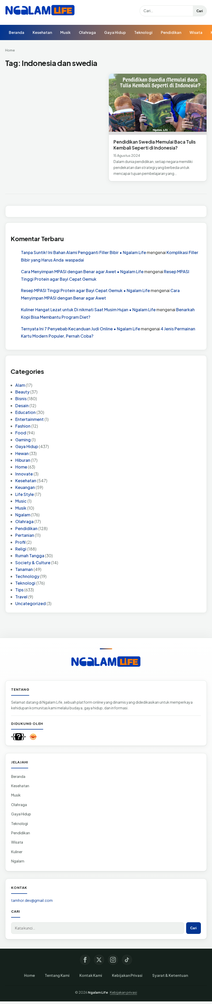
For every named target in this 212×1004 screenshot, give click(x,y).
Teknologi (143, 32)
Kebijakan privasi (123, 992)
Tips (19, 589)
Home (10, 50)
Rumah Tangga (29, 555)
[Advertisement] (54, 112)
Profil (20, 542)
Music (21, 501)
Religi (20, 549)
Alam (20, 385)
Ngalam (22, 514)
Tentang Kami (57, 975)
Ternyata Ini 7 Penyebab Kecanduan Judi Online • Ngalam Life (80, 328)
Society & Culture (32, 562)
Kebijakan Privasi (127, 975)
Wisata (196, 32)
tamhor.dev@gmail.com (32, 900)
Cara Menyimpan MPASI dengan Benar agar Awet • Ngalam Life (82, 271)
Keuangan (25, 487)
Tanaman (24, 569)
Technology (27, 576)
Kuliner (16, 851)
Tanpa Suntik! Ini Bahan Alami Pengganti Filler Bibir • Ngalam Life (83, 252)
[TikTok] (127, 959)
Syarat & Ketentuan (170, 975)
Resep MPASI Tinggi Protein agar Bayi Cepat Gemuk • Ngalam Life (85, 290)
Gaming (23, 439)
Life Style (24, 494)
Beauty (22, 392)
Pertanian (24, 535)
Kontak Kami (90, 975)
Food (20, 432)
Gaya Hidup (115, 32)
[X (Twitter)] (99, 959)
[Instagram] (113, 959)
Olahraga (87, 32)
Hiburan (22, 460)
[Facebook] (85, 959)
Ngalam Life (98, 992)
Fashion (23, 426)
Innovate (24, 474)
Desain (22, 405)
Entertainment (29, 419)
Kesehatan (42, 32)
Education (25, 412)
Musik (65, 32)
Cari (199, 11)
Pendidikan (171, 32)
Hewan (22, 453)
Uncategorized (30, 603)
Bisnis (21, 398)
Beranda (16, 32)
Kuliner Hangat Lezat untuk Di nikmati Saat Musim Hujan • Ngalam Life (88, 309)
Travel (21, 596)
